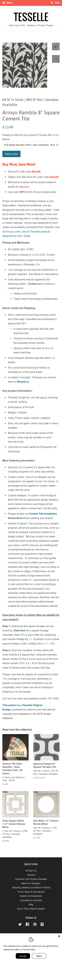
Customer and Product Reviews (31, 878)
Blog (31, 904)
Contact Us (31, 870)
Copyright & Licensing (31, 900)
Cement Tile (36, 513)
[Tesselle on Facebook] (27, 924)
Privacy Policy (28, 949)
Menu (9, 2)
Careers (31, 874)
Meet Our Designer (31, 883)
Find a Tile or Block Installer (31, 908)
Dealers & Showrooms (31, 895)
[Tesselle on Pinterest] (35, 924)
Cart (57, 2)
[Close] (59, 936)
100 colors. (49, 481)
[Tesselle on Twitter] (20, 924)
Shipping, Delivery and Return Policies (31, 887)
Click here (13, 447)
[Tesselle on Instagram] (42, 924)
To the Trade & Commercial (31, 891)
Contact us (34, 284)
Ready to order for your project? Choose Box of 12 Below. (30, 137)
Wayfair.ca (23, 381)
